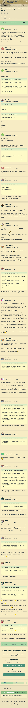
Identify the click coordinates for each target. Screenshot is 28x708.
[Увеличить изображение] (10, 231)
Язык (3, 701)
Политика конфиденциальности (18, 701)
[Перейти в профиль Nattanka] (2, 224)
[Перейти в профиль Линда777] (2, 563)
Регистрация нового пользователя (14, 665)
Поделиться (7, 682)
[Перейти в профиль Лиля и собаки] (2, 454)
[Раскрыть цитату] (3, 79)
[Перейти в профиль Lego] (2, 29)
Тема (7, 701)
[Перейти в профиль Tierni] (2, 268)
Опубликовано (11, 29)
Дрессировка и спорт (13, 18)
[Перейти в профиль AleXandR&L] (2, 48)
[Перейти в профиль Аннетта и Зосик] (2, 299)
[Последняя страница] (26, 23)
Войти (14, 674)
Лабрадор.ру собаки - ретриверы (13, 1)
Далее (23, 22)
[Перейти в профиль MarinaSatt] (2, 359)
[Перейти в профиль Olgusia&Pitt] (2, 205)
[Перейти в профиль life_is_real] (2, 621)
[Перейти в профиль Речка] (2, 433)
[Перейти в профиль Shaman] (2, 100)
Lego (5, 16)
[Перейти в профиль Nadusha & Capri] (2, 246)
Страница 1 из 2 (14, 22)
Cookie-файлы (14, 703)
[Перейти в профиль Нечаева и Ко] (2, 498)
